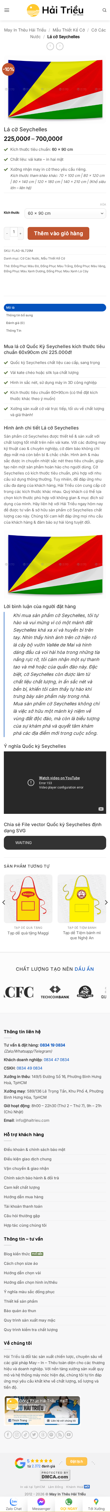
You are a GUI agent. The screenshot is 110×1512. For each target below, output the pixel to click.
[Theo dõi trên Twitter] (34, 1435)
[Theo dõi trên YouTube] (69, 1435)
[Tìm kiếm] (104, 10)
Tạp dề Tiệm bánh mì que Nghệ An (82, 935)
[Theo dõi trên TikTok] (25, 1435)
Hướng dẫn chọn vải (22, 1272)
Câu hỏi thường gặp (22, 1215)
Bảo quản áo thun (20, 1310)
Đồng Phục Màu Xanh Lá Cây (68, 271)
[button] (7, 10)
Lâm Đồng (55, 1487)
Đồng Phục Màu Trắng (56, 266)
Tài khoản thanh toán (23, 1206)
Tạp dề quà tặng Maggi (28, 933)
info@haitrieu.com (32, 1120)
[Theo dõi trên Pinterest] (52, 1435)
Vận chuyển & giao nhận (26, 1168)
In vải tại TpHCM (32, 1487)
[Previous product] (59, 46)
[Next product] (50, 46)
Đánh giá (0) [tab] (15, 323)
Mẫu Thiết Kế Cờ (69, 30)
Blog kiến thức (17, 1253)
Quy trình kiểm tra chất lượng (31, 1329)
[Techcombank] (55, 992)
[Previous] (4, 912)
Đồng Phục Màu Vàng (89, 266)
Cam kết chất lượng (22, 1187)
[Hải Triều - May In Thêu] (55, 10)
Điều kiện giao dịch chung (27, 1159)
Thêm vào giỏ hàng (58, 233)
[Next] (106, 912)
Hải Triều (12, 1356)
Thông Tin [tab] (13, 330)
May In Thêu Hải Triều (25, 30)
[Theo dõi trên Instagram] (17, 1435)
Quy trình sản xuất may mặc (30, 1320)
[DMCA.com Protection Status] (55, 1475)
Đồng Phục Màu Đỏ (25, 266)
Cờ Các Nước (29, 258)
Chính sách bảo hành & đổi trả (31, 1177)
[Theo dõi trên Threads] (43, 1435)
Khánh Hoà (74, 1487)
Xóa (103, 204)
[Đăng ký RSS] (60, 1435)
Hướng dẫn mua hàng (23, 1196)
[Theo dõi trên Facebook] (8, 1435)
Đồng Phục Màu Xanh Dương (24, 271)
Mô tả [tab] (10, 307)
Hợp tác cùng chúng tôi (25, 1225)
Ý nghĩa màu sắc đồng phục (29, 1291)
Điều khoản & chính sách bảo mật (34, 1149)
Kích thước (11, 212)
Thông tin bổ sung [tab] (19, 315)
